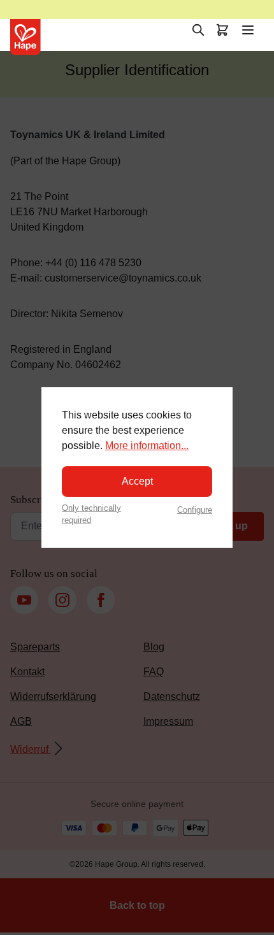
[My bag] (222, 30)
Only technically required (91, 514)
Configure (194, 510)
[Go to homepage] (25, 37)
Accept (137, 481)
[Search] (198, 30)
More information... (147, 445)
